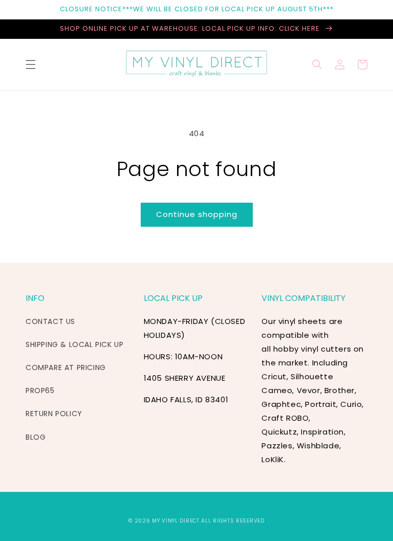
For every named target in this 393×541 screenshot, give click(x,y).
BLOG (36, 437)
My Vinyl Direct (176, 521)
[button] (30, 64)
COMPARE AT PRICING (66, 367)
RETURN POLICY (54, 413)
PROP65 (40, 390)
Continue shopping (196, 214)
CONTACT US (50, 321)
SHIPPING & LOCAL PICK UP (74, 344)
